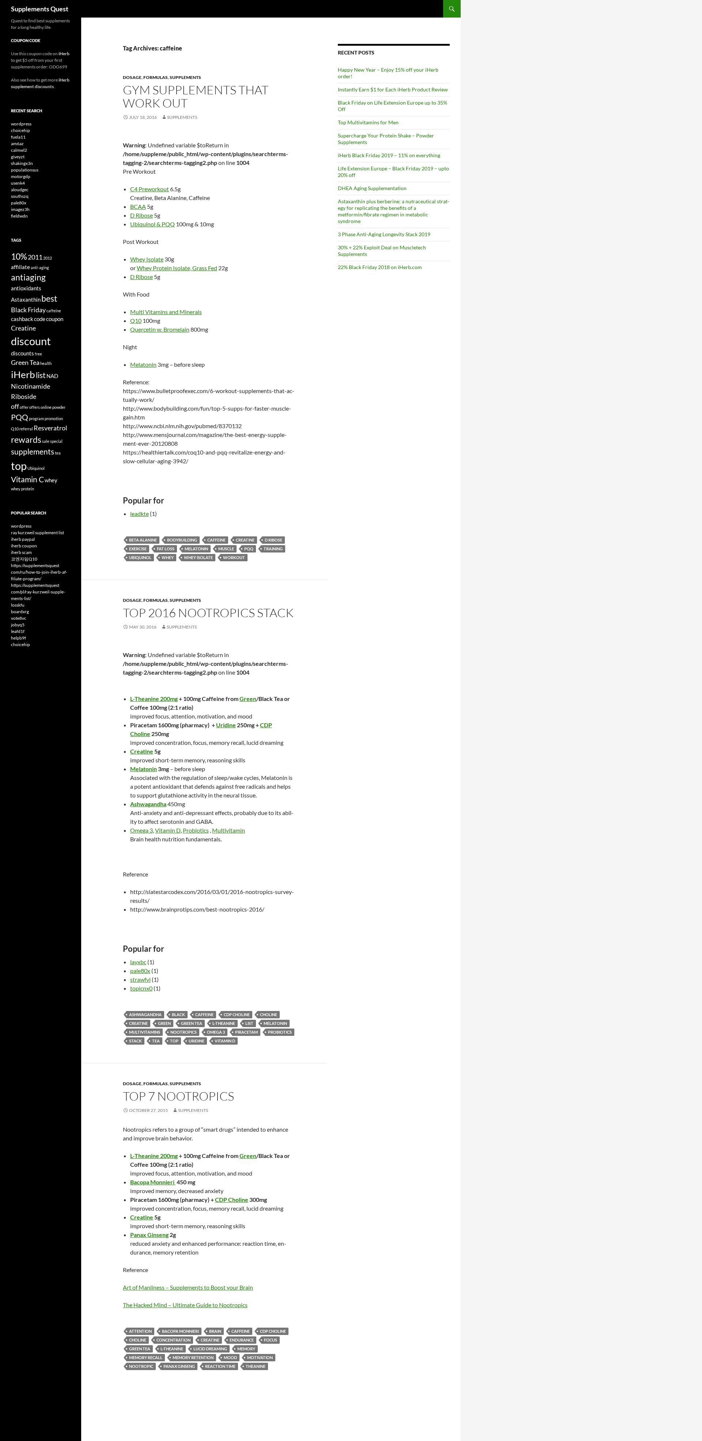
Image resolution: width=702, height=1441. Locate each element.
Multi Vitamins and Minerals (166, 311)
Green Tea (191, 1023)
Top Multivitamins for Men (368, 122)
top (174, 1040)
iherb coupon (24, 545)
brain (215, 1331)
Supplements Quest (39, 9)
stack (135, 1040)
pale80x (140, 970)
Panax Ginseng (149, 1234)
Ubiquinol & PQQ (152, 223)
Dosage (132, 77)
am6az (17, 143)
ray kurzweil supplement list (37, 532)
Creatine (245, 539)
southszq (20, 196)
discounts (22, 353)
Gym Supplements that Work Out (195, 96)
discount (31, 341)
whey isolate (198, 557)
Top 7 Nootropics (178, 1096)
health (46, 363)
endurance (242, 1340)
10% (19, 256)
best (49, 298)
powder (58, 407)
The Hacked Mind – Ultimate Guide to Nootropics (185, 1304)
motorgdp (20, 176)
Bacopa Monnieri (153, 1181)
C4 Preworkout (149, 188)
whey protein (22, 488)
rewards (26, 439)
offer (24, 407)
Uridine (226, 724)
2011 (35, 257)
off (15, 406)
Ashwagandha (145, 1014)
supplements (32, 451)
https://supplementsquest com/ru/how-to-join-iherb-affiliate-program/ (39, 572)
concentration (173, 1340)
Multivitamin (228, 830)
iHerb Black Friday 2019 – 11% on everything (389, 155)
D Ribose (141, 215)
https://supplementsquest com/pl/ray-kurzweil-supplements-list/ (38, 591)
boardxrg (20, 611)
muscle (226, 548)
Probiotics (196, 830)
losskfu (17, 605)
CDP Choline (237, 1014)
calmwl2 (19, 150)
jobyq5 (17, 624)
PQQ (248, 548)
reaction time (220, 1366)
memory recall (145, 1357)
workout (234, 557)
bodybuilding (182, 539)
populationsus (24, 170)
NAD (52, 376)
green (164, 1023)
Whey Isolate (146, 259)
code (39, 319)
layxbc (138, 961)
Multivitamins (144, 1032)
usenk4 (18, 183)
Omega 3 (141, 830)
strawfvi (140, 979)
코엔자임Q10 (24, 559)
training (273, 548)
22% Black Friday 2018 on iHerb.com (380, 267)
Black (178, 1014)
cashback (22, 319)
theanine (255, 1366)
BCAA (138, 206)
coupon (54, 319)
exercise (138, 548)
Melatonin (143, 364)
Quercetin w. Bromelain (159, 329)
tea (156, 1040)
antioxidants (26, 288)
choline (268, 1014)
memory (246, 1348)
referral (26, 428)
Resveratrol (50, 428)
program (36, 418)
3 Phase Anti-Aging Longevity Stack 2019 (384, 234)
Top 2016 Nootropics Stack (208, 612)
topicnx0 (141, 988)
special (56, 441)
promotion (54, 418)
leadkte (139, 513)
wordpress (21, 124)
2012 (47, 258)
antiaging (28, 277)
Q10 (135, 320)
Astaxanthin (26, 299)
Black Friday (28, 310)
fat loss (165, 548)
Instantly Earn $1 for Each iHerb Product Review (393, 89)
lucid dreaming (210, 1348)
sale (45, 441)
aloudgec (20, 189)
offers (34, 407)
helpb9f (18, 638)
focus (270, 1340)
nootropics (183, 1032)
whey (168, 557)
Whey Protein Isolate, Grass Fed (177, 267)
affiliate (20, 267)
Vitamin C (27, 479)
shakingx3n (22, 163)
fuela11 (18, 137)
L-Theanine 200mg (154, 698)
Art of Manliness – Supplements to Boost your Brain (188, 1287)
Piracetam (246, 1032)
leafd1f (17, 631)
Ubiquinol (140, 557)
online (46, 407)
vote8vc (18, 618)
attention (140, 1331)
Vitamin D (168, 830)
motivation (260, 1357)
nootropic (141, 1366)
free (38, 353)
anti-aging (40, 267)
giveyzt (17, 156)
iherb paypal (23, 539)
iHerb (23, 374)
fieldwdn (19, 216)
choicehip (20, 130)
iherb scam (21, 552)
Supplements (185, 77)
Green (247, 698)
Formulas (155, 77)
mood (230, 1357)
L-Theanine (223, 1023)
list (249, 1023)
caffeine (216, 539)
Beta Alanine (143, 539)
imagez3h (20, 209)
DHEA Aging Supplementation (372, 188)
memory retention (193, 1357)
